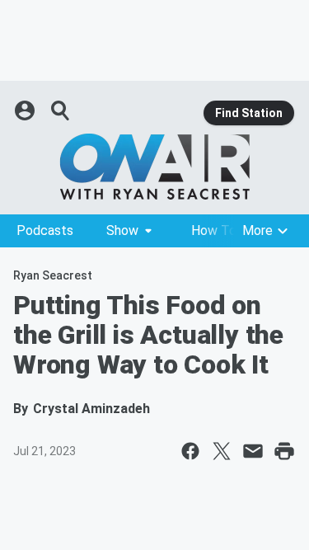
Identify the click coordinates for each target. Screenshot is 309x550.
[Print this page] (284, 451)
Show (122, 230)
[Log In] (26, 110)
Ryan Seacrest (52, 275)
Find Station (249, 113)
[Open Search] (61, 110)
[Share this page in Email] (253, 451)
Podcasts (44, 230)
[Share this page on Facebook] (190, 451)
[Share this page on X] (221, 451)
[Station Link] (154, 167)
